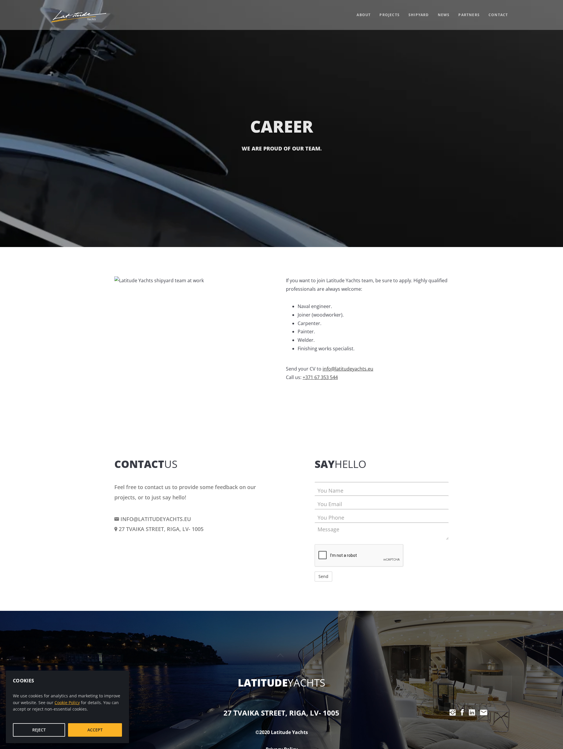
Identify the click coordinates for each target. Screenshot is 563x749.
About (364, 14)
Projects (389, 14)
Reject (39, 730)
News (444, 14)
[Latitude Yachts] (78, 16)
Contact (498, 14)
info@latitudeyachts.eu (348, 369)
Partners (469, 14)
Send (323, 576)
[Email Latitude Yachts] (483, 712)
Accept (95, 730)
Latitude (281, 682)
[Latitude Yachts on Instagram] (453, 712)
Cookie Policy (67, 702)
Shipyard (418, 14)
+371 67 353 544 (320, 377)
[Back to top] (280, 655)
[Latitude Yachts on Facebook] (462, 712)
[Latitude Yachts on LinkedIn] (472, 712)
